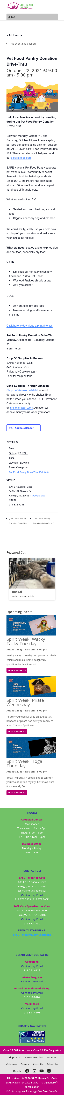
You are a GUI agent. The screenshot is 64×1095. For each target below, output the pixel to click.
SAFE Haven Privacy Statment (32, 934)
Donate (17, 1071)
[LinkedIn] (49, 1071)
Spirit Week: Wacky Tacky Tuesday (25, 641)
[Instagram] (34, 1071)
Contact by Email (32, 966)
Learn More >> (17, 670)
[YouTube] (41, 1071)
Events (25, 1064)
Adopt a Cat (15, 1057)
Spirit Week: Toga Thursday (24, 763)
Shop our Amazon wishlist (22, 390)
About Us (37, 1064)
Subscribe (52, 1064)
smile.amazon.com (21, 407)
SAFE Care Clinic (34, 1057)
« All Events (14, 35)
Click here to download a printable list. (29, 325)
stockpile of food (21, 158)
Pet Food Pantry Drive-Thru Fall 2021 (29, 472)
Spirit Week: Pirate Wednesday (25, 702)
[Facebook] (27, 1071)
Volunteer (11, 1064)
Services (51, 1057)
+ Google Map (37, 495)
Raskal (17, 592)
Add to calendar (24, 427)
